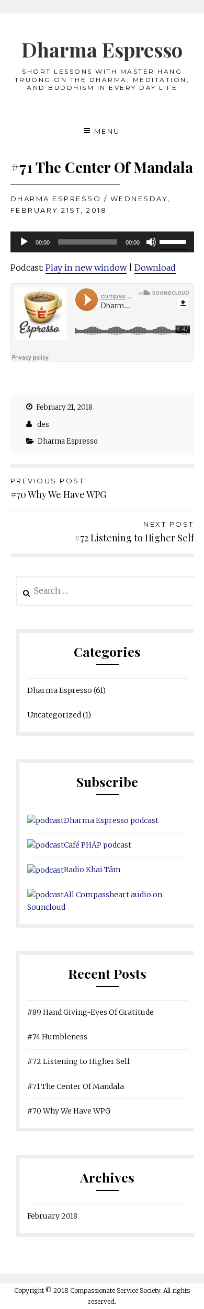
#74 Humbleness (57, 1036)
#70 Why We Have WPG (58, 489)
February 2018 (52, 1216)
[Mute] (151, 242)
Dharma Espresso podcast (111, 820)
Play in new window (86, 267)
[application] (102, 241)
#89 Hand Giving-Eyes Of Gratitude (90, 1012)
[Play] (24, 242)
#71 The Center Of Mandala (75, 1086)
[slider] (174, 240)
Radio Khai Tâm (92, 869)
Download (155, 267)
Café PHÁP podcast (97, 845)
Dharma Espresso (102, 49)
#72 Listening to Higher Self (134, 532)
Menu (107, 131)
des (43, 424)
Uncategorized (54, 715)
